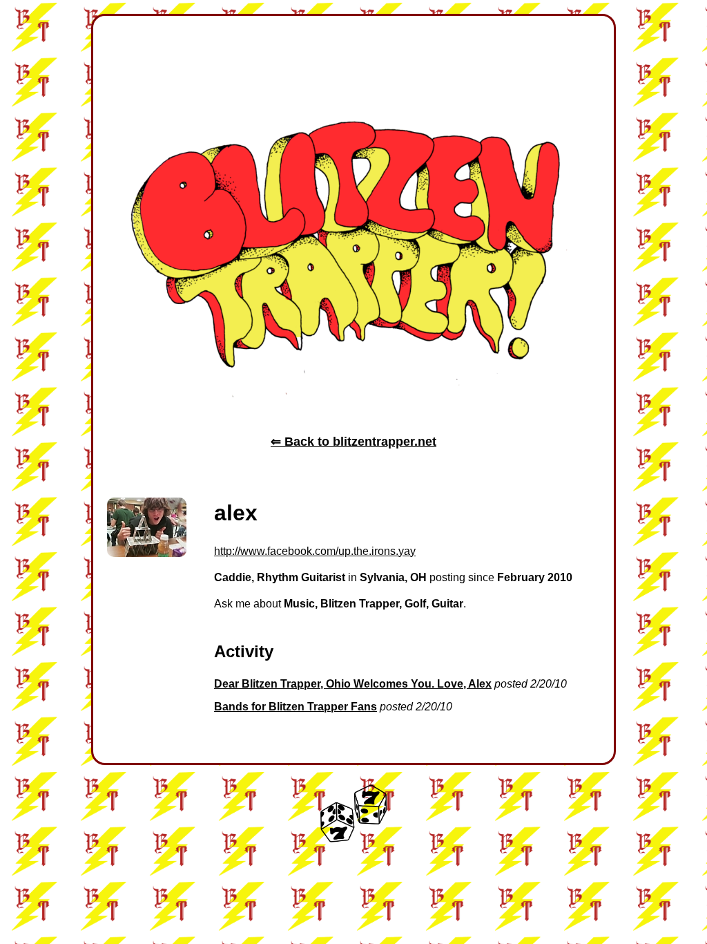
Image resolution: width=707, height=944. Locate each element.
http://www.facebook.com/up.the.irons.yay (315, 551)
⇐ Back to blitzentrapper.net (353, 442)
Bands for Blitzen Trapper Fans (295, 706)
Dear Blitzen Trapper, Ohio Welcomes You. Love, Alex (353, 684)
